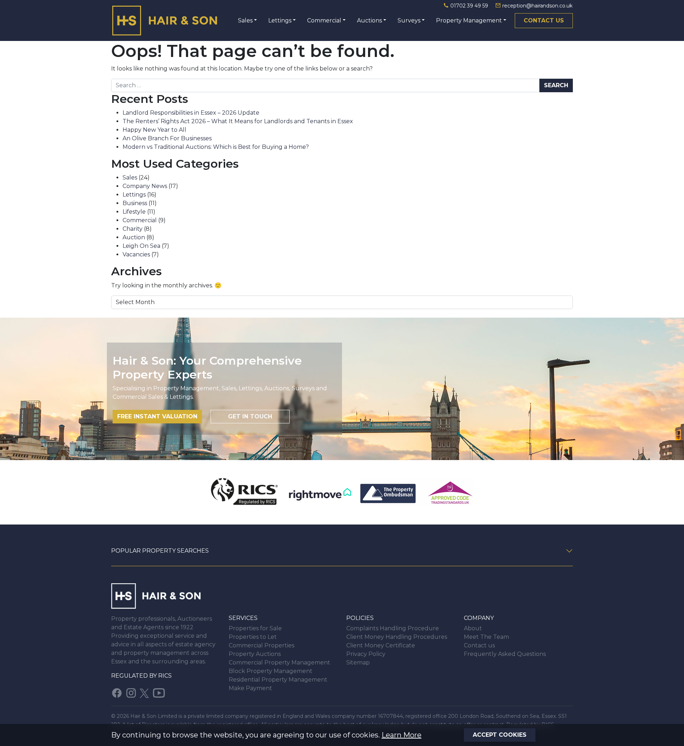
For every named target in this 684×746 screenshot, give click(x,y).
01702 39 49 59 (469, 5)
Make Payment (250, 688)
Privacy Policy (365, 654)
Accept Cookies (500, 734)
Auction (134, 237)
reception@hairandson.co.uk (536, 5)
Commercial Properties (261, 645)
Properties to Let (253, 636)
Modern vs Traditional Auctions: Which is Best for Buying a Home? (216, 147)
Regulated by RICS (141, 675)
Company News (145, 186)
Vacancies (136, 254)
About (473, 628)
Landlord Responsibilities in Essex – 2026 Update (191, 112)
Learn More (401, 735)
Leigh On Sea (141, 245)
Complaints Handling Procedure (392, 628)
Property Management (469, 20)
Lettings (279, 20)
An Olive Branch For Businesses (167, 138)
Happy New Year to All (154, 129)
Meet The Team (486, 636)
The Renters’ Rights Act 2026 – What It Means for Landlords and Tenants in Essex (238, 121)
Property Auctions (255, 654)
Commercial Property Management (279, 662)
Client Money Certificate (380, 645)
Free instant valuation (157, 416)
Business (135, 203)
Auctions (369, 20)
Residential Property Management (278, 679)
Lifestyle (134, 211)
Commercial (324, 20)
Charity (132, 228)
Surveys (409, 20)
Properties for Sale (255, 628)
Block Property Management (270, 671)
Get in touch (250, 416)
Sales (245, 20)
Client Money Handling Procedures (396, 636)
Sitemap (358, 662)
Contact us (544, 20)
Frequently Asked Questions (505, 654)
